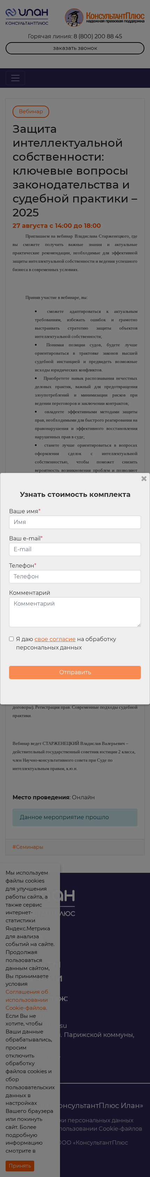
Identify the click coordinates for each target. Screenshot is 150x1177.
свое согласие (55, 639)
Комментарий (29, 593)
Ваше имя (24, 511)
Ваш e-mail (26, 538)
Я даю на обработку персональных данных (66, 643)
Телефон (22, 565)
